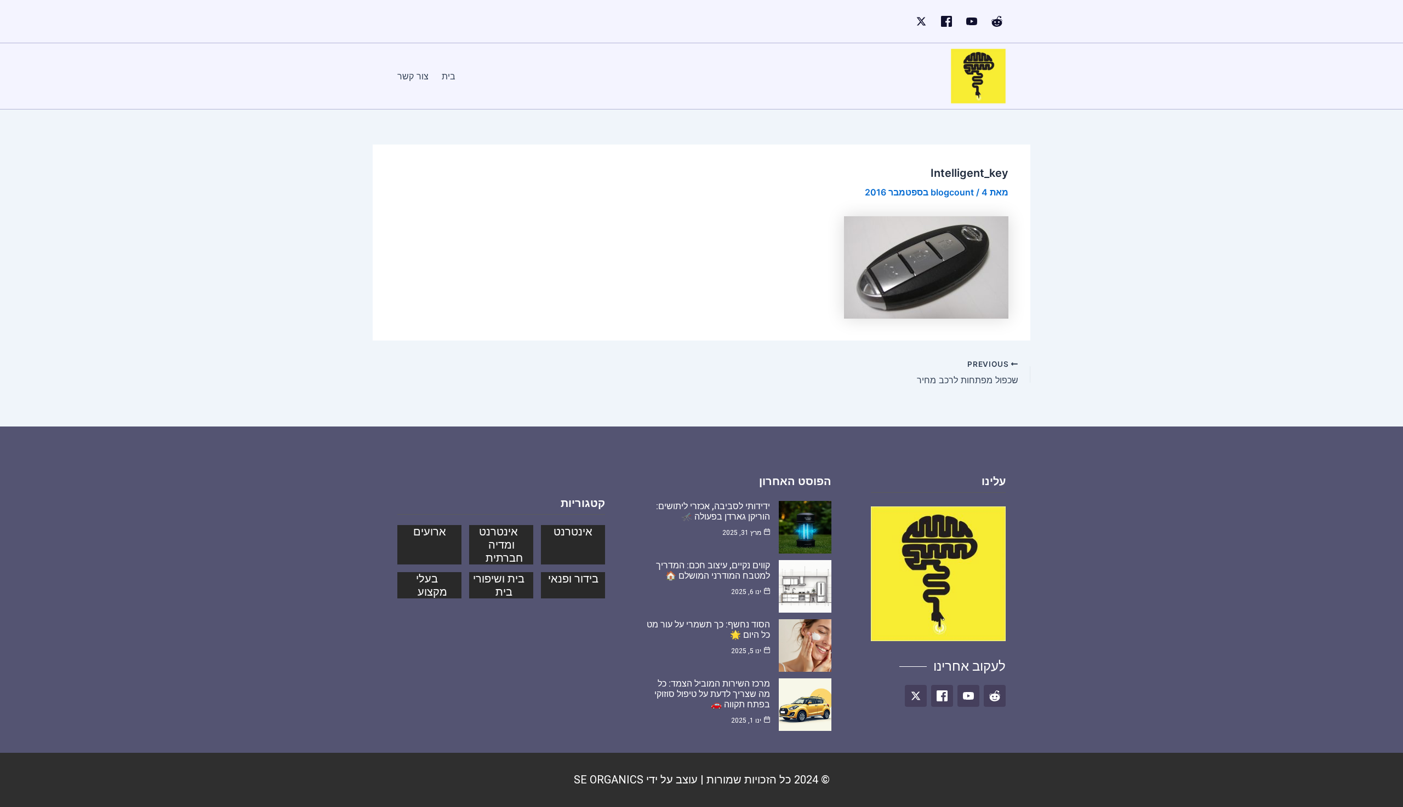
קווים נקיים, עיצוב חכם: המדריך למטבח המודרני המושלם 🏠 (713, 570)
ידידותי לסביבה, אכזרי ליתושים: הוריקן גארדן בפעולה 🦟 (713, 511)
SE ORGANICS (608, 779)
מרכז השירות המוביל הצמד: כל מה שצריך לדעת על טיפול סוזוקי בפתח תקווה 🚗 (712, 694)
